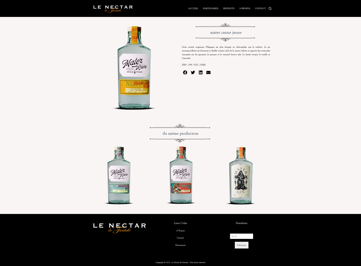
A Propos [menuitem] (244, 8)
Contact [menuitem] (260, 8)
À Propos (180, 230)
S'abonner (241, 245)
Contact (180, 237)
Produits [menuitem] (229, 8)
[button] (185, 72)
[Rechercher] (270, 8)
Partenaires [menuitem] (210, 8)
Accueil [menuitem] (193, 8)
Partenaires (180, 245)
